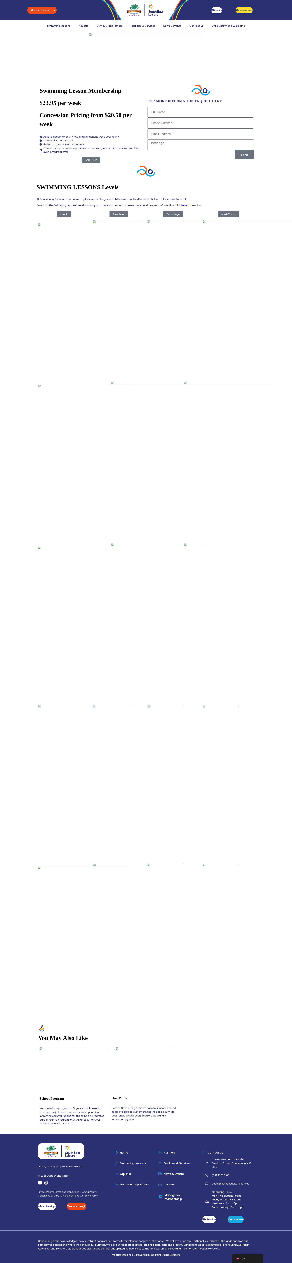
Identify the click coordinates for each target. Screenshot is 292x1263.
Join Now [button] (218, 10)
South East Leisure (72, 1166)
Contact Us (196, 26)
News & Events (172, 26)
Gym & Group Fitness (110, 26)
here (184, 205)
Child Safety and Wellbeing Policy (79, 1195)
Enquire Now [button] (237, 1219)
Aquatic (83, 26)
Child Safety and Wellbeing (228, 26)
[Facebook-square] (40, 1183)
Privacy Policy (45, 1191)
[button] (42, 10)
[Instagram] (46, 1183)
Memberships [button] (48, 1206)
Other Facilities (42, 10)
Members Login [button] (245, 10)
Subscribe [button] (210, 1219)
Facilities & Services (143, 26)
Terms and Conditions (66, 1191)
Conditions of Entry (48, 1195)
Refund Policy (88, 1191)
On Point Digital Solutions (166, 1255)
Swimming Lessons (58, 26)
